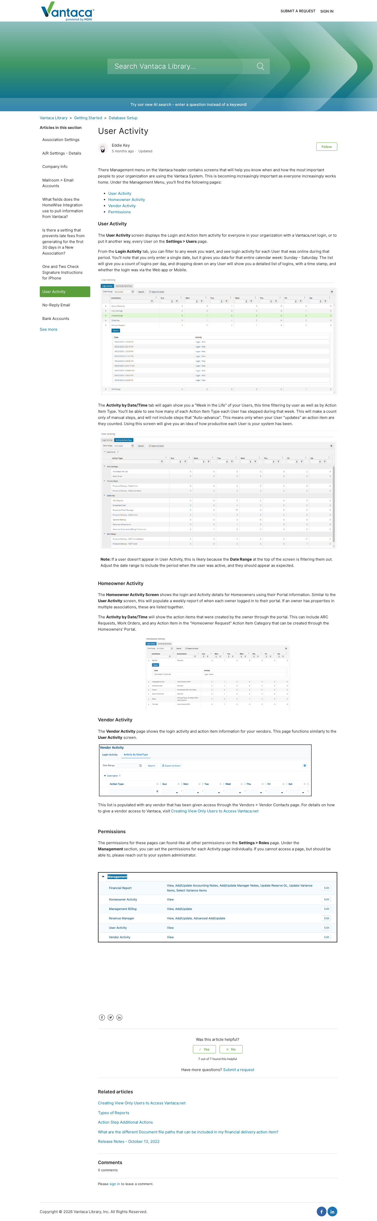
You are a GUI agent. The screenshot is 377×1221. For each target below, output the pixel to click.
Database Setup (123, 117)
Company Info (54, 166)
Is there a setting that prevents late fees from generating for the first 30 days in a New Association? (63, 242)
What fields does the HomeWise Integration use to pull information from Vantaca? (62, 208)
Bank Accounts (55, 318)
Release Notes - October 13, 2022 (129, 1141)
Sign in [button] (326, 11)
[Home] (67, 10)
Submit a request (298, 11)
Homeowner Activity (126, 199)
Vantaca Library (53, 117)
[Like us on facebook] (321, 1211)
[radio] (204, 1049)
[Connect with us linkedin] (332, 1211)
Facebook (102, 1021)
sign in (115, 1184)
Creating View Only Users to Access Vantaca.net (215, 811)
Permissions (119, 211)
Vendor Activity (122, 205)
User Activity (53, 291)
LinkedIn (119, 1021)
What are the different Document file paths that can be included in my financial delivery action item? (188, 1131)
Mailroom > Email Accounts (58, 183)
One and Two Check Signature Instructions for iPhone (62, 272)
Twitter (110, 1021)
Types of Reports (113, 1112)
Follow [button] (327, 147)
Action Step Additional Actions (125, 1122)
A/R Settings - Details (61, 153)
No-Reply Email (56, 304)
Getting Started (88, 117)
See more (48, 329)
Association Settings (61, 139)
